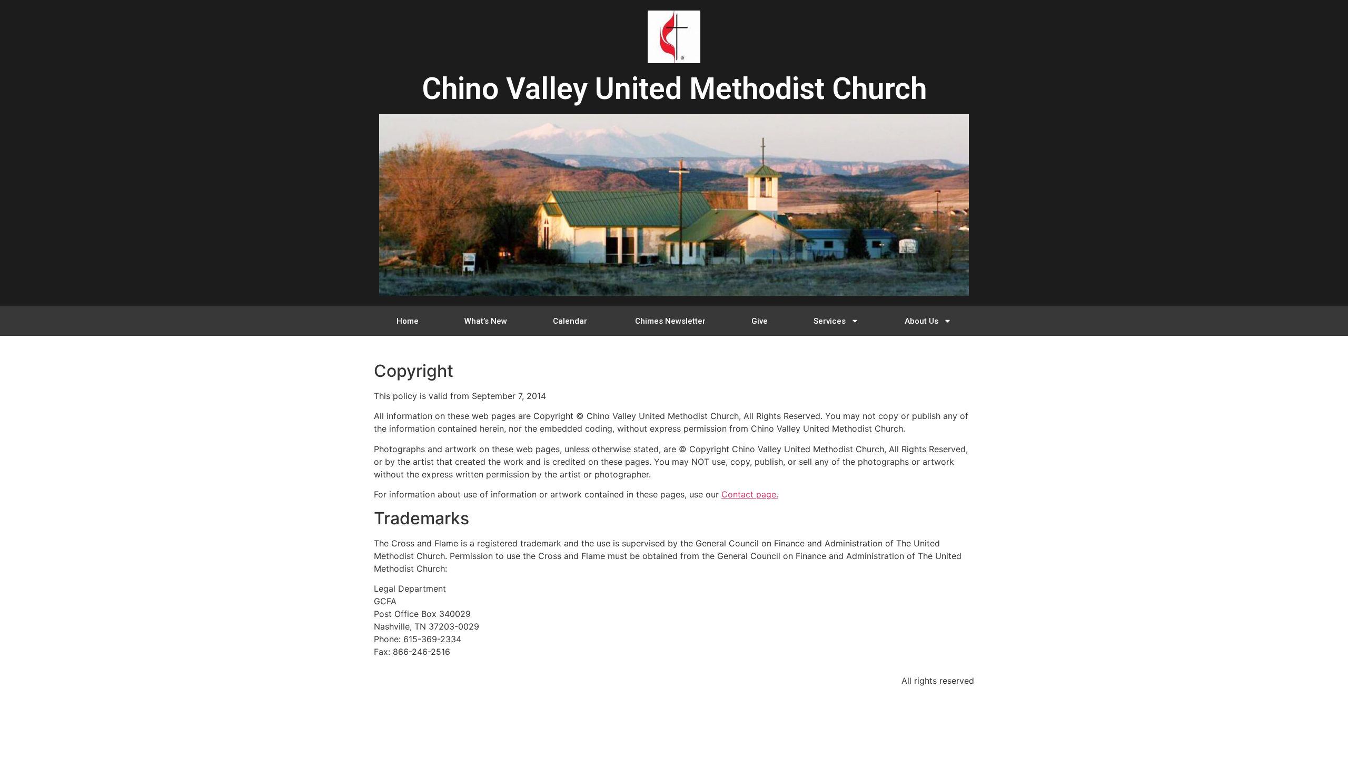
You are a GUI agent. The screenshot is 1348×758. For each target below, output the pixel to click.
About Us (921, 321)
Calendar (571, 321)
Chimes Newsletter (670, 321)
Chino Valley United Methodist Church (674, 88)
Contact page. (749, 494)
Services (830, 321)
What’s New (485, 321)
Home (408, 321)
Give (759, 321)
